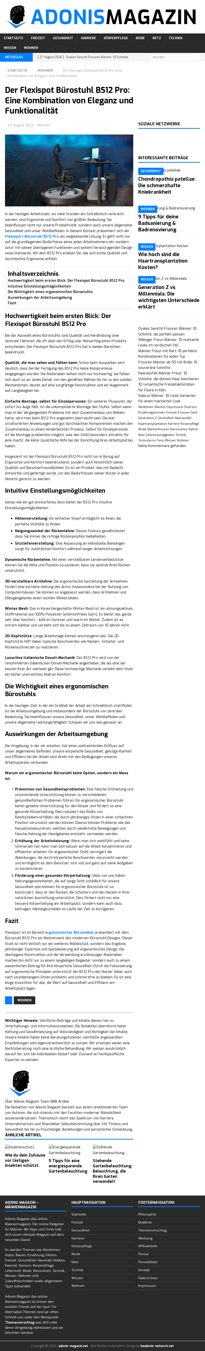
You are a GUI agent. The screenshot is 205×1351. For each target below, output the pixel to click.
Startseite (13, 38)
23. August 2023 (21, 125)
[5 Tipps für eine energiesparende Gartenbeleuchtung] (69, 1150)
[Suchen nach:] (175, 57)
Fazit (12, 303)
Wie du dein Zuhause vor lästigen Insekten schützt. (25, 1160)
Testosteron (147, 441)
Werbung (145, 1238)
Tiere (160, 441)
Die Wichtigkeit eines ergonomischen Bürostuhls (50, 292)
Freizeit (38, 38)
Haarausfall (183, 418)
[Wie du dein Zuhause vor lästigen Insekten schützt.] (25, 1147)
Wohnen (31, 48)
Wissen (10, 48)
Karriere (88, 38)
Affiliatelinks (148, 1246)
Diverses (190, 407)
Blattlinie (145, 1222)
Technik (175, 38)
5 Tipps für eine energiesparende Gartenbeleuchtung (68, 1166)
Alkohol (160, 407)
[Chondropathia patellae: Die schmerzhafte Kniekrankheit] (169, 170)
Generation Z (147, 418)
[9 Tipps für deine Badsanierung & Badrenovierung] (169, 208)
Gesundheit (63, 38)
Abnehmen (146, 407)
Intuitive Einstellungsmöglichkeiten (39, 286)
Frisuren (184, 413)
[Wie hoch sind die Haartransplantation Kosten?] (169, 246)
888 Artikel (59, 1101)
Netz (156, 38)
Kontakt (144, 1270)
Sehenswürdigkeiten (160, 435)
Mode (140, 38)
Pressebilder (148, 1262)
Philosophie (147, 1214)
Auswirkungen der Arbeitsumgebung (40, 297)
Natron (193, 429)
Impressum (147, 1286)
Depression (175, 407)
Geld (194, 413)
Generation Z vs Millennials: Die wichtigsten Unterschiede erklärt (169, 297)
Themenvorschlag (152, 1230)
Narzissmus (179, 429)
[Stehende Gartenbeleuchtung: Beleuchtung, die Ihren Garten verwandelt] (113, 1150)
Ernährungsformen (151, 413)
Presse (143, 1254)
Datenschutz (148, 1278)
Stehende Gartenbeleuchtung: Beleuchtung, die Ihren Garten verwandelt (112, 1171)
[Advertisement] (169, 92)
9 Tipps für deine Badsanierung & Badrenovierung (158, 223)
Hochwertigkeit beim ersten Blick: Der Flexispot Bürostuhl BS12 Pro (66, 280)
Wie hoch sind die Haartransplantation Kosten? (163, 261)
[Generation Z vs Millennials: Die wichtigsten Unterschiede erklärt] (169, 279)
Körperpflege (116, 38)
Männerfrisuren (158, 429)
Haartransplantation (152, 424)
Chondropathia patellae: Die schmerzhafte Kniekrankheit (167, 185)
